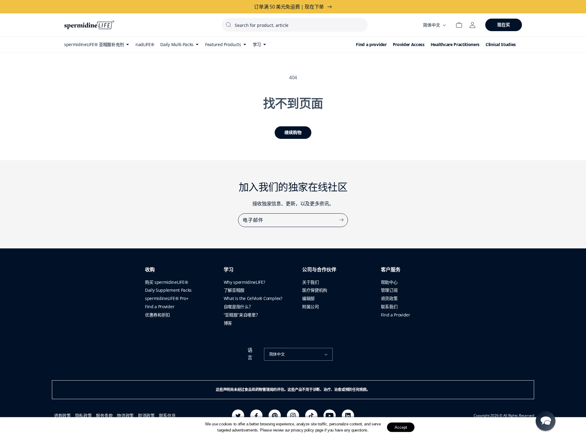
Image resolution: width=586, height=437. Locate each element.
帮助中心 (389, 282)
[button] (545, 421)
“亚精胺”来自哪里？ (242, 315)
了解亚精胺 (234, 290)
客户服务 (390, 270)
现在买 (503, 24)
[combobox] (295, 25)
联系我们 (389, 306)
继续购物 (293, 132)
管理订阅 (389, 290)
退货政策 (389, 298)
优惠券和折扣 (157, 315)
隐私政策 (83, 415)
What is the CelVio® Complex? (253, 298)
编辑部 (308, 298)
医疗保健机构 (314, 290)
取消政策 (146, 415)
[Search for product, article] (228, 24)
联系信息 (167, 415)
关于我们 (310, 282)
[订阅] (341, 220)
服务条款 (104, 415)
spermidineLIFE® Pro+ (167, 298)
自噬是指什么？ (238, 306)
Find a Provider (159, 306)
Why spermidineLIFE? (244, 282)
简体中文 (277, 354)
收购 (150, 270)
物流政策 (125, 415)
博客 (228, 323)
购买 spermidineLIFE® (166, 282)
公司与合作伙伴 (319, 270)
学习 (228, 270)
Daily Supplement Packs (168, 290)
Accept (401, 427)
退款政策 (62, 415)
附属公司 (310, 306)
